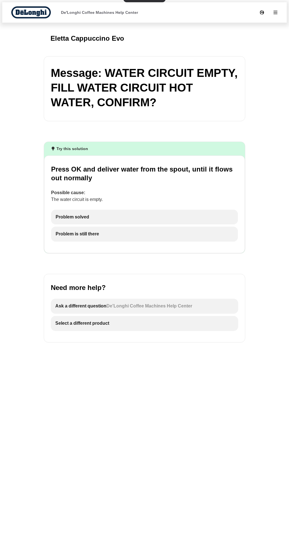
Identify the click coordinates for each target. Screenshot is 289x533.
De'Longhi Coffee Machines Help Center (99, 12)
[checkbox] (144, 217)
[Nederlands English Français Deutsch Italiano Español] (262, 12)
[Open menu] (275, 12)
